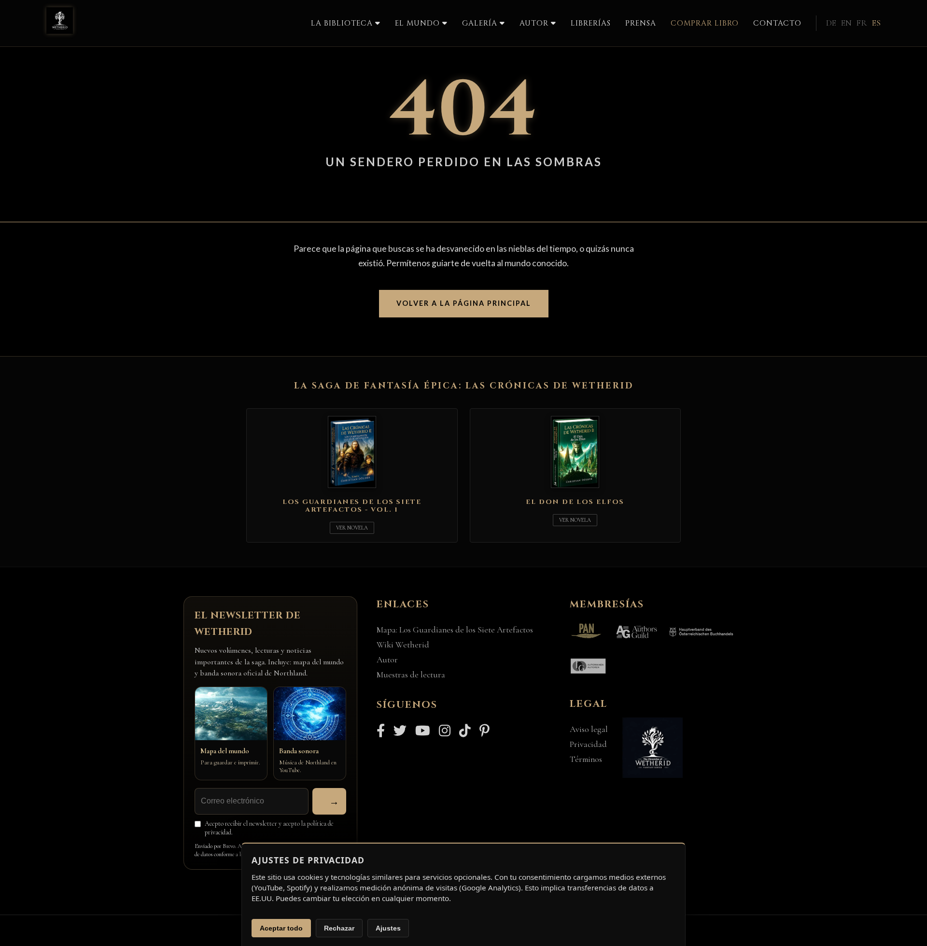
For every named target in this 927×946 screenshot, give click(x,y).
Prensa (640, 23)
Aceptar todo (281, 928)
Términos (586, 759)
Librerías (591, 23)
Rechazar (339, 928)
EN (846, 23)
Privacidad (588, 744)
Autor (387, 660)
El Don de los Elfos (575, 502)
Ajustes (388, 928)
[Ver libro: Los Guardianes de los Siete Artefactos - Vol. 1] (352, 490)
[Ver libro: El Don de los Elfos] (575, 490)
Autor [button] (535, 23)
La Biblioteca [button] (343, 23)
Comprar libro (705, 23)
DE (831, 23)
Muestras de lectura (411, 675)
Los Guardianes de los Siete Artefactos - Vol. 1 (351, 506)
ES (876, 23)
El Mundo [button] (418, 23)
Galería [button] (481, 23)
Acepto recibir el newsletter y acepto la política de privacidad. (269, 828)
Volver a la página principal (463, 303)
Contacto (777, 23)
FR (862, 23)
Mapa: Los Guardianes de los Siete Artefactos (455, 630)
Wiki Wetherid (403, 645)
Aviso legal (589, 729)
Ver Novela (352, 528)
